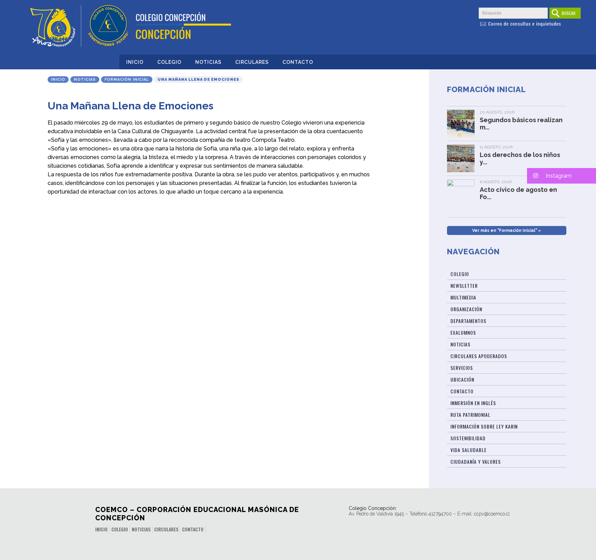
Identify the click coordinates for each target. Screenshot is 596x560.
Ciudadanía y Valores (475, 461)
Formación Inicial (127, 79)
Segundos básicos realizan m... (521, 123)
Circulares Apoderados (478, 356)
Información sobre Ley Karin (484, 426)
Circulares (252, 62)
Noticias (208, 62)
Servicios (461, 367)
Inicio (134, 62)
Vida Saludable (468, 449)
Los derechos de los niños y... (520, 158)
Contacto (297, 62)
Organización (466, 309)
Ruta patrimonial (470, 414)
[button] (561, 176)
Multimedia (463, 297)
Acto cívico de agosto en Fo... (518, 193)
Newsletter (464, 285)
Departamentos (468, 320)
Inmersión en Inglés (473, 402)
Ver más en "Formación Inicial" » (506, 230)
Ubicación (462, 379)
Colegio (169, 62)
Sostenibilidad (468, 438)
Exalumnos (463, 332)
